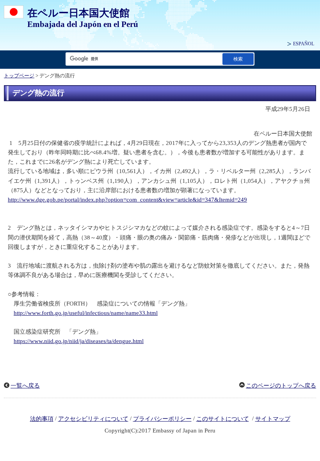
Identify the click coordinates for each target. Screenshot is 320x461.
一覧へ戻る (25, 385)
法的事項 (41, 419)
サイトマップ (272, 419)
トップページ (19, 76)
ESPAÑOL (303, 43)
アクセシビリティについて (93, 419)
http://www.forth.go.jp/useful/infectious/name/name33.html (86, 313)
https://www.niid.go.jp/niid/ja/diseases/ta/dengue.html (79, 341)
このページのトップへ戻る (281, 385)
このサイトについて (222, 419)
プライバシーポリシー (162, 419)
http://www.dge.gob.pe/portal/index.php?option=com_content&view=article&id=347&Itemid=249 (127, 200)
